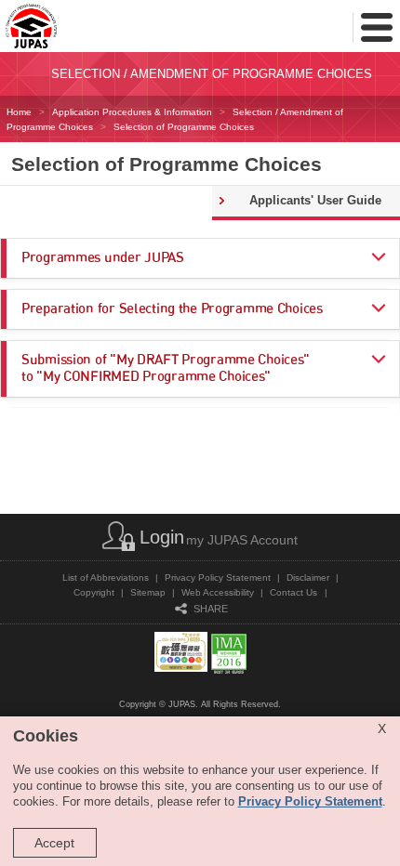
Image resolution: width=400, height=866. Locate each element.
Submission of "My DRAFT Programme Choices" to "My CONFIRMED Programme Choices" (165, 368)
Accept (54, 842)
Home (19, 112)
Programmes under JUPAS (102, 258)
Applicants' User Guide (315, 200)
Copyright (93, 592)
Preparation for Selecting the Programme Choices (172, 309)
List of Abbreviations (105, 577)
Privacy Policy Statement (218, 577)
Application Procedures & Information (132, 112)
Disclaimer (308, 577)
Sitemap (148, 592)
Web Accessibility (217, 592)
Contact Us (293, 592)
